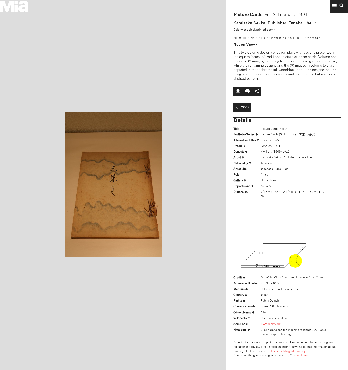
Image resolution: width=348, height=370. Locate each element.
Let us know (300, 355)
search (341, 5)
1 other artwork (271, 324)
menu (334, 5)
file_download (238, 91)
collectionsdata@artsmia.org (286, 351)
